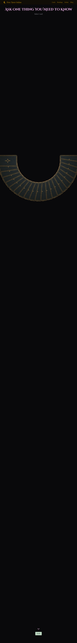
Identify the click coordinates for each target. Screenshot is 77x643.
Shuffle (38, 633)
